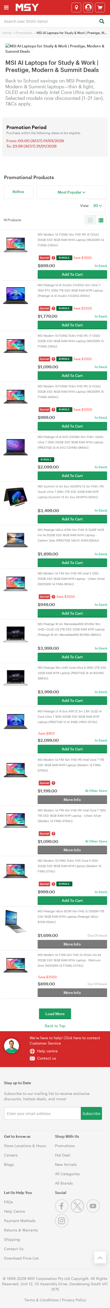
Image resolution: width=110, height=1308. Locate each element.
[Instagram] (62, 1226)
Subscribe (91, 1113)
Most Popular (70, 192)
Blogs (9, 1164)
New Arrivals (66, 1164)
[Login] (88, 7)
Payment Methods (20, 1220)
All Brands (64, 1183)
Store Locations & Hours (25, 1145)
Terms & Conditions (41, 1300)
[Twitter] (79, 1211)
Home (6, 33)
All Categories (67, 1173)
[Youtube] (94, 1211)
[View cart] (100, 7)
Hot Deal (62, 1155)
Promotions (24, 33)
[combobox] (55, 21)
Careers (11, 1155)
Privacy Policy (74, 1300)
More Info (72, 799)
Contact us (46, 1058)
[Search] (102, 21)
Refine (18, 191)
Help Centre (14, 1211)
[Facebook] (63, 1211)
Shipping (12, 1239)
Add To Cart (72, 274)
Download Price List (21, 1258)
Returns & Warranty (21, 1230)
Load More (55, 1013)
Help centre (47, 1051)
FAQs (8, 1202)
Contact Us (13, 1248)
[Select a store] (76, 7)
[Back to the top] (100, 1257)
